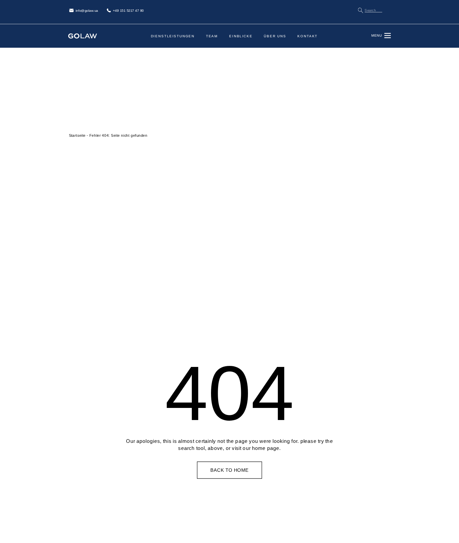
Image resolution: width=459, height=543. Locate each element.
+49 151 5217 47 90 (128, 10)
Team (212, 36)
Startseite (77, 135)
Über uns (275, 36)
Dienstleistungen (173, 36)
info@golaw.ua (87, 10)
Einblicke (241, 36)
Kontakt (307, 36)
